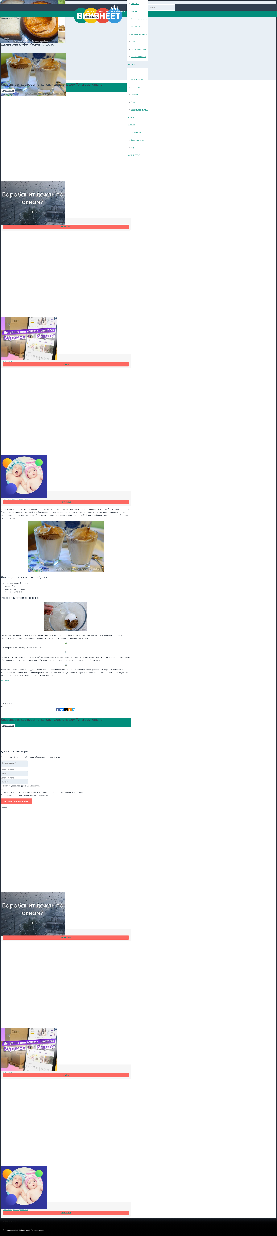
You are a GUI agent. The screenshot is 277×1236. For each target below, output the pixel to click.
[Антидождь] (33, 935)
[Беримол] (29, 1070)
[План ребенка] (24, 1208)
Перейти (66, 1075)
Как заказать (66, 937)
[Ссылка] (98, 23)
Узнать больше (66, 1213)
